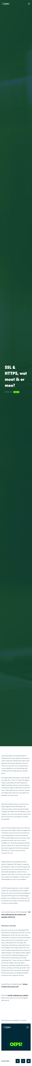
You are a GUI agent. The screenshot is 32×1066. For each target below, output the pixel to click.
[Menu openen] (29, 3)
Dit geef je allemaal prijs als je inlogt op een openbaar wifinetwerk (15, 914)
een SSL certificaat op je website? (18, 995)
